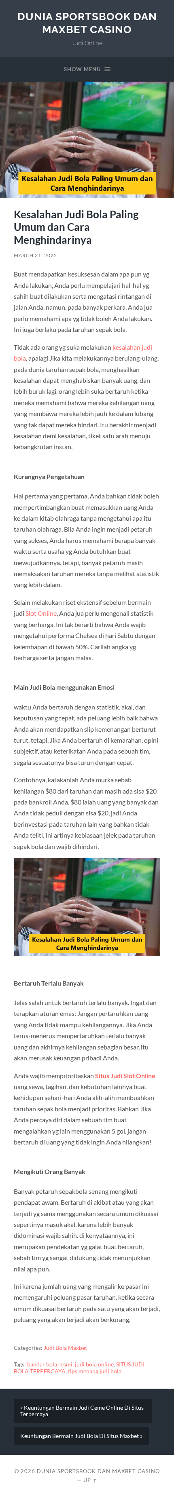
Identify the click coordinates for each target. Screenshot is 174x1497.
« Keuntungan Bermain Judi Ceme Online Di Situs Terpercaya (82, 1410)
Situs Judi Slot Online (125, 1075)
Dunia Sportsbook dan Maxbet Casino (87, 23)
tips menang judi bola (94, 1371)
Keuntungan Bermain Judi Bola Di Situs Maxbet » (81, 1436)
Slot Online (41, 613)
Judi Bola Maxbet (65, 1348)
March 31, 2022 (35, 255)
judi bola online (94, 1364)
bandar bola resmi (49, 1364)
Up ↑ (90, 1480)
